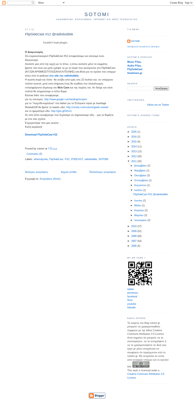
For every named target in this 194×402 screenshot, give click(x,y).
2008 (134, 236)
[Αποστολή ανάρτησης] (43, 153)
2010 (134, 226)
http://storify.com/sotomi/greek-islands (87, 107)
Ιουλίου (138, 190)
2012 (134, 156)
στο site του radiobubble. (64, 75)
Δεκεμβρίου (140, 165)
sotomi (135, 41)
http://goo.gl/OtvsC (61, 111)
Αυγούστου (140, 185)
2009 (134, 231)
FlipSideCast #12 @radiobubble (49, 34)
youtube (131, 303)
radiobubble (90, 159)
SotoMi (97, 14)
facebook (132, 296)
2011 (134, 161)
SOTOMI (103, 159)
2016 (134, 136)
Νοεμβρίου (140, 170)
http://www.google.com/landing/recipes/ (65, 99)
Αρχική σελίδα (69, 172)
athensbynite (41, 159)
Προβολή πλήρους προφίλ (143, 47)
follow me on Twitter (158, 104)
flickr (130, 300)
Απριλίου (139, 210)
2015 (134, 141)
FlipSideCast (56, 159)
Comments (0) (34, 153)
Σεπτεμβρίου (141, 180)
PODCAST (77, 159)
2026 (134, 131)
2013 (134, 151)
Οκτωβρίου (140, 175)
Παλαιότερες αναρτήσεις (102, 172)
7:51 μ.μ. (53, 148)
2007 (134, 241)
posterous (132, 292)
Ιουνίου (138, 200)
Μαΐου (138, 205)
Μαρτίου (139, 215)
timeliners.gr (134, 73)
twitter (130, 289)
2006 (134, 245)
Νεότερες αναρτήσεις (36, 172)
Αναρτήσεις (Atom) (50, 178)
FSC (67, 159)
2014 (134, 146)
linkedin (131, 307)
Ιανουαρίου (140, 220)
